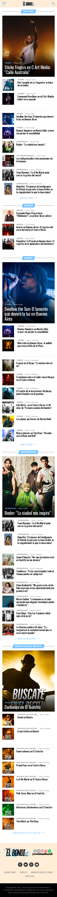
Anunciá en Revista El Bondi (42, 872)
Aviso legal (30, 876)
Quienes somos (10, 872)
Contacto (23, 872)
